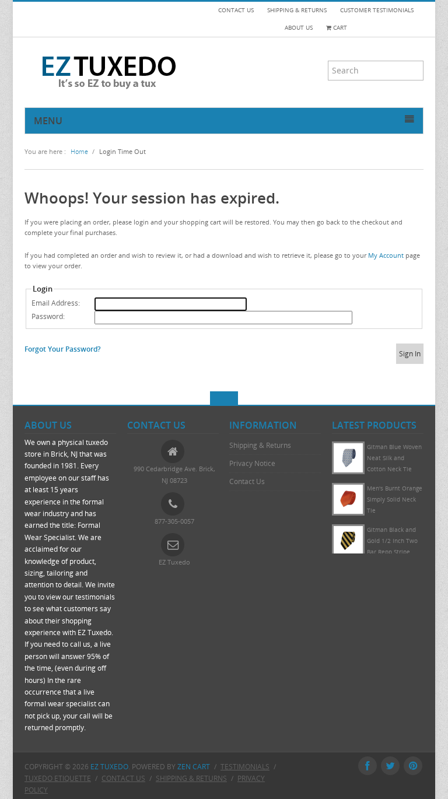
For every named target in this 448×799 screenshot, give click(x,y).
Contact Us (247, 481)
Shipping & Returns (260, 445)
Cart (339, 27)
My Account (386, 255)
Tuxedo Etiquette (57, 778)
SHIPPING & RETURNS (297, 10)
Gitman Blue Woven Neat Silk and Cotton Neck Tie (394, 511)
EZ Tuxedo (109, 767)
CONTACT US (236, 10)
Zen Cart (193, 767)
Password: (48, 316)
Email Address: (56, 303)
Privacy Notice (252, 463)
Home (79, 151)
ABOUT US (299, 27)
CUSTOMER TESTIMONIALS (377, 10)
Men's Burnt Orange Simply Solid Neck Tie (394, 552)
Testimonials (245, 767)
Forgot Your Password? (62, 349)
